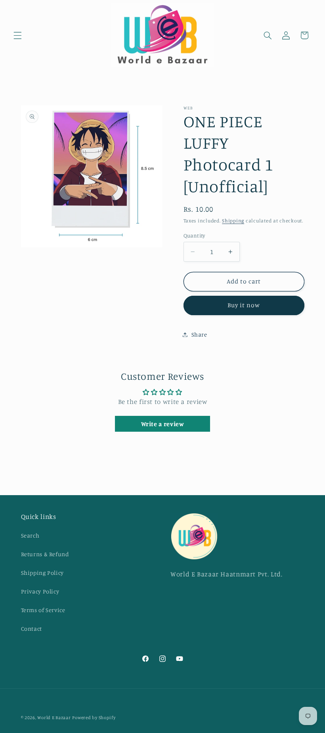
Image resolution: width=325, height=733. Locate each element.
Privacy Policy (40, 591)
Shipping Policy (42, 572)
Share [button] (199, 334)
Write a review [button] (162, 424)
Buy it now (244, 305)
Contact (31, 628)
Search (30, 535)
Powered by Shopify (93, 717)
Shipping (233, 221)
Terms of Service (43, 610)
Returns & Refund (45, 554)
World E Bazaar (54, 717)
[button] (17, 35)
